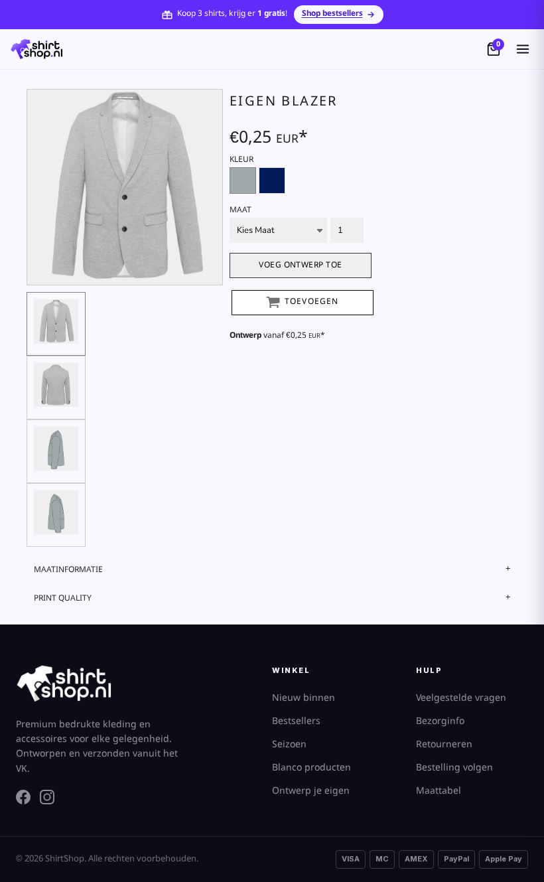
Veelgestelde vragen (461, 698)
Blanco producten (311, 768)
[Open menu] (523, 49)
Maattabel (438, 791)
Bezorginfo (440, 721)
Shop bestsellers (332, 14)
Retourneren (444, 745)
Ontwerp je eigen (311, 791)
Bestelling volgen (454, 768)
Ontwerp (245, 336)
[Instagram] (47, 797)
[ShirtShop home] (36, 49)
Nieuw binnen (303, 698)
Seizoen (289, 745)
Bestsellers (296, 721)
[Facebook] (23, 797)
